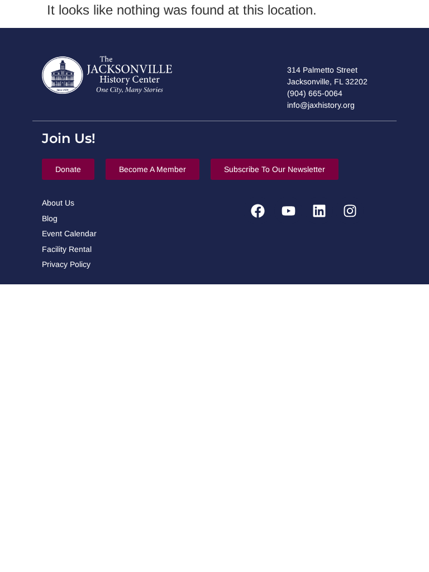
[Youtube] (288, 211)
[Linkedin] (319, 211)
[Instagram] (350, 211)
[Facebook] (257, 211)
